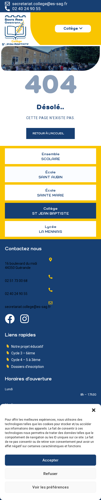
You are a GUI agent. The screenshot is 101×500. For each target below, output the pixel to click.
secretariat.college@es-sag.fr (39, 3)
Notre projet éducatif (27, 346)
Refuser (50, 474)
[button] (93, 410)
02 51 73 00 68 (16, 281)
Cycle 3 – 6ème (23, 353)
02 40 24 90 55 (26, 8)
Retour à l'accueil (49, 133)
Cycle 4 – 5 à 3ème (25, 360)
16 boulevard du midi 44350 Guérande (21, 266)
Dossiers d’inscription (27, 367)
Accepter (50, 460)
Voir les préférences (50, 487)
